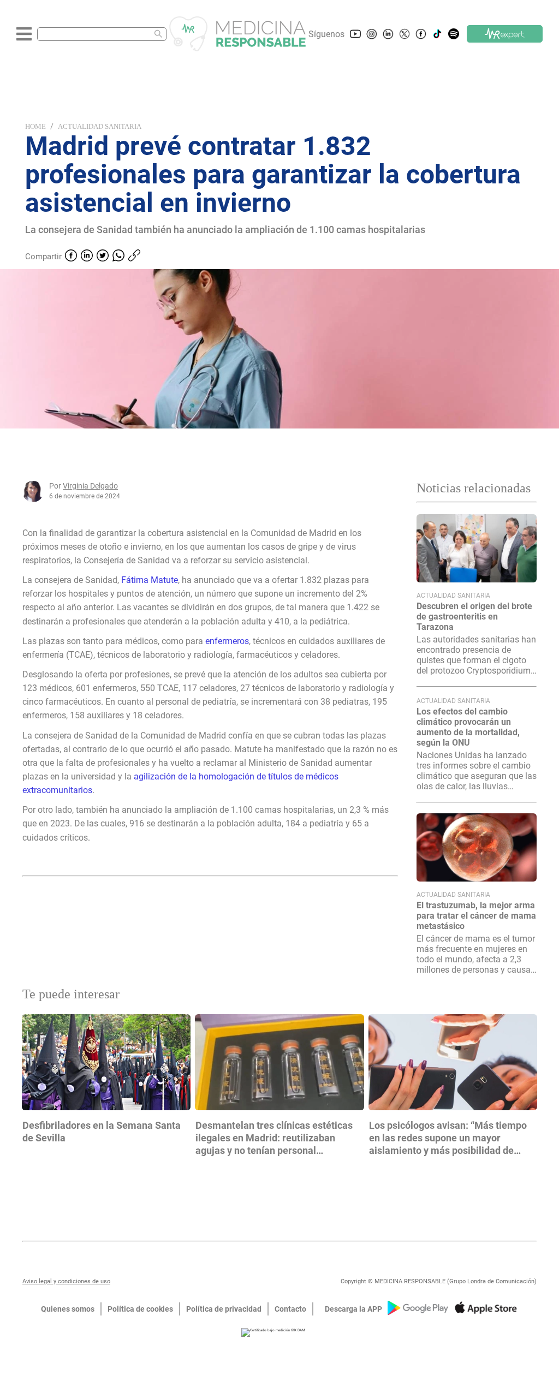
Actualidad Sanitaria (99, 126)
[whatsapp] (118, 256)
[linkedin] (86, 256)
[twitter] (102, 256)
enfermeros (227, 641)
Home (35, 126)
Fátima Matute (149, 580)
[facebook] (71, 256)
